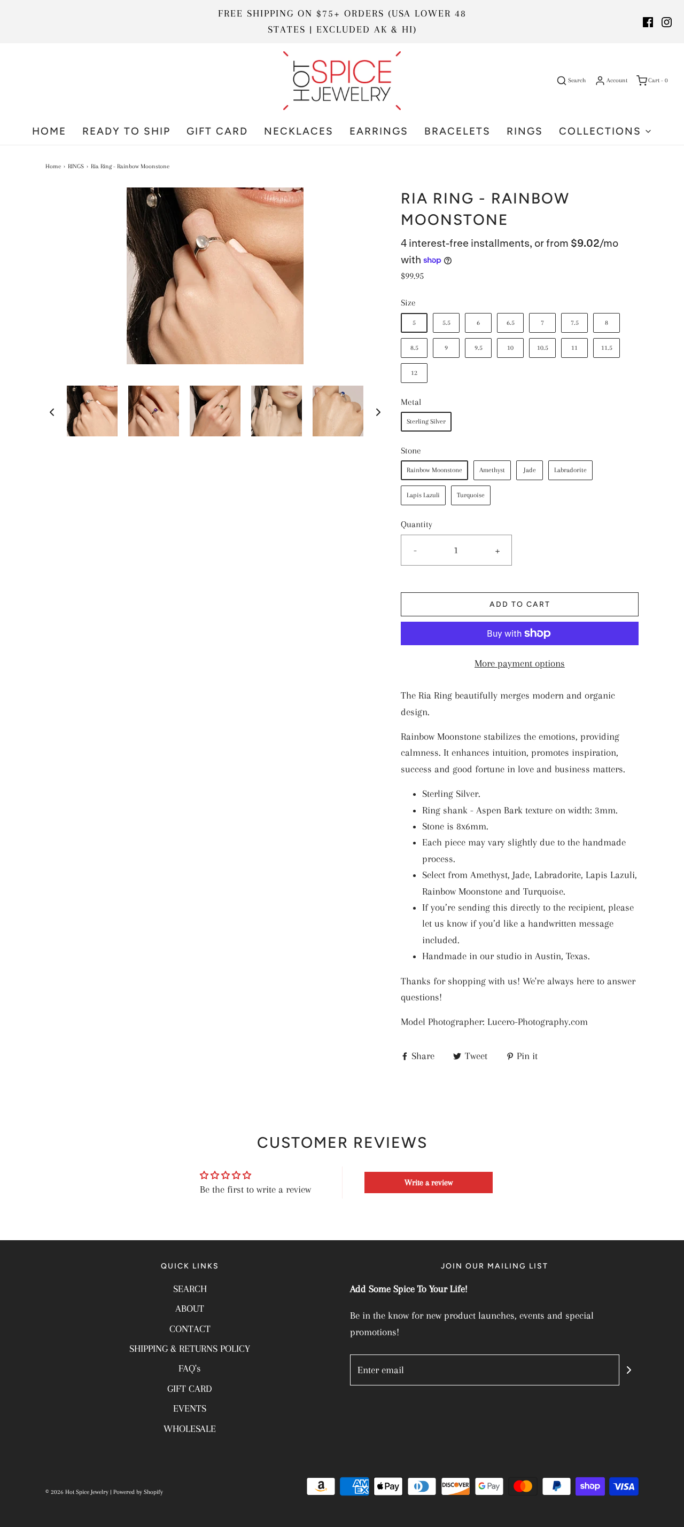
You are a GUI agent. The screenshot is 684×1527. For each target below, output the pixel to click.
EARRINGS (378, 131)
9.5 (479, 347)
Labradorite (570, 470)
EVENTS (189, 1408)
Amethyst (492, 470)
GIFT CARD (217, 131)
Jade (530, 470)
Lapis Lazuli (423, 495)
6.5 (511, 322)
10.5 (542, 347)
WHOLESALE (190, 1428)
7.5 (575, 322)
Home (53, 166)
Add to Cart (519, 604)
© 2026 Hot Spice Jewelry (76, 1492)
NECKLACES (298, 131)
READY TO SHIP (126, 131)
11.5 (606, 347)
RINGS (525, 131)
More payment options (520, 663)
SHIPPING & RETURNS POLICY (189, 1348)
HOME (49, 131)
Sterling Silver (426, 421)
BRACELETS (457, 131)
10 (510, 347)
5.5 (446, 322)
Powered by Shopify (138, 1492)
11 (574, 347)
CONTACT (190, 1329)
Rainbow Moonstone (434, 470)
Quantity (416, 524)
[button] (51, 411)
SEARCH (190, 1288)
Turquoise (471, 495)
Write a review (429, 1182)
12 (414, 373)
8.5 (414, 347)
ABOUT (189, 1308)
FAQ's (189, 1368)
